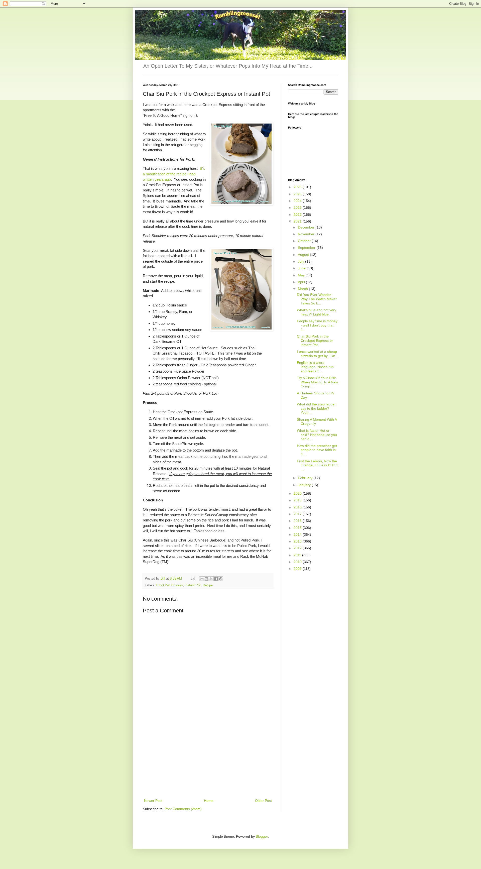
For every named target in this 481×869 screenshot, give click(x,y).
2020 (298, 493)
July (301, 261)
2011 (298, 555)
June (302, 268)
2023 (298, 207)
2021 (298, 221)
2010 (298, 562)
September (307, 248)
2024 (298, 201)
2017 (298, 514)
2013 (298, 541)
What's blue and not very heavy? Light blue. (316, 312)
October (305, 241)
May (302, 275)
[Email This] (201, 578)
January (305, 485)
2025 (298, 194)
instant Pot (193, 585)
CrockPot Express (169, 585)
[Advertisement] (208, 760)
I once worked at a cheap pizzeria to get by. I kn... (317, 354)
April (302, 282)
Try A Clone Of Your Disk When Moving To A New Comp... (317, 382)
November (306, 234)
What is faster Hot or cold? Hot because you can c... (317, 434)
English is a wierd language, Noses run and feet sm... (315, 367)
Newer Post (153, 801)
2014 (298, 534)
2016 (298, 521)
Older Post (263, 801)
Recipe (208, 585)
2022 (298, 214)
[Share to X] (211, 578)
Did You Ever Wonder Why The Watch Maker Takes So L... (317, 299)
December (306, 227)
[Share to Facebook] (215, 578)
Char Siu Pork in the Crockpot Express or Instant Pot (315, 340)
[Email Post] (192, 578)
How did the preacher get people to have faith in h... (317, 450)
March (303, 289)
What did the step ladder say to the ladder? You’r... (316, 408)
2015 (298, 528)
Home (208, 801)
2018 (298, 507)
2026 (298, 187)
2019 (298, 500)
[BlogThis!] (206, 578)
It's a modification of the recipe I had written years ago (174, 173)
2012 (298, 548)
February (305, 478)
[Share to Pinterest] (220, 578)
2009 (298, 569)
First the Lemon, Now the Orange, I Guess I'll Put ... (317, 465)
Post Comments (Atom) (183, 809)
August (304, 255)
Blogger (262, 836)
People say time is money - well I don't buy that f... (317, 325)
